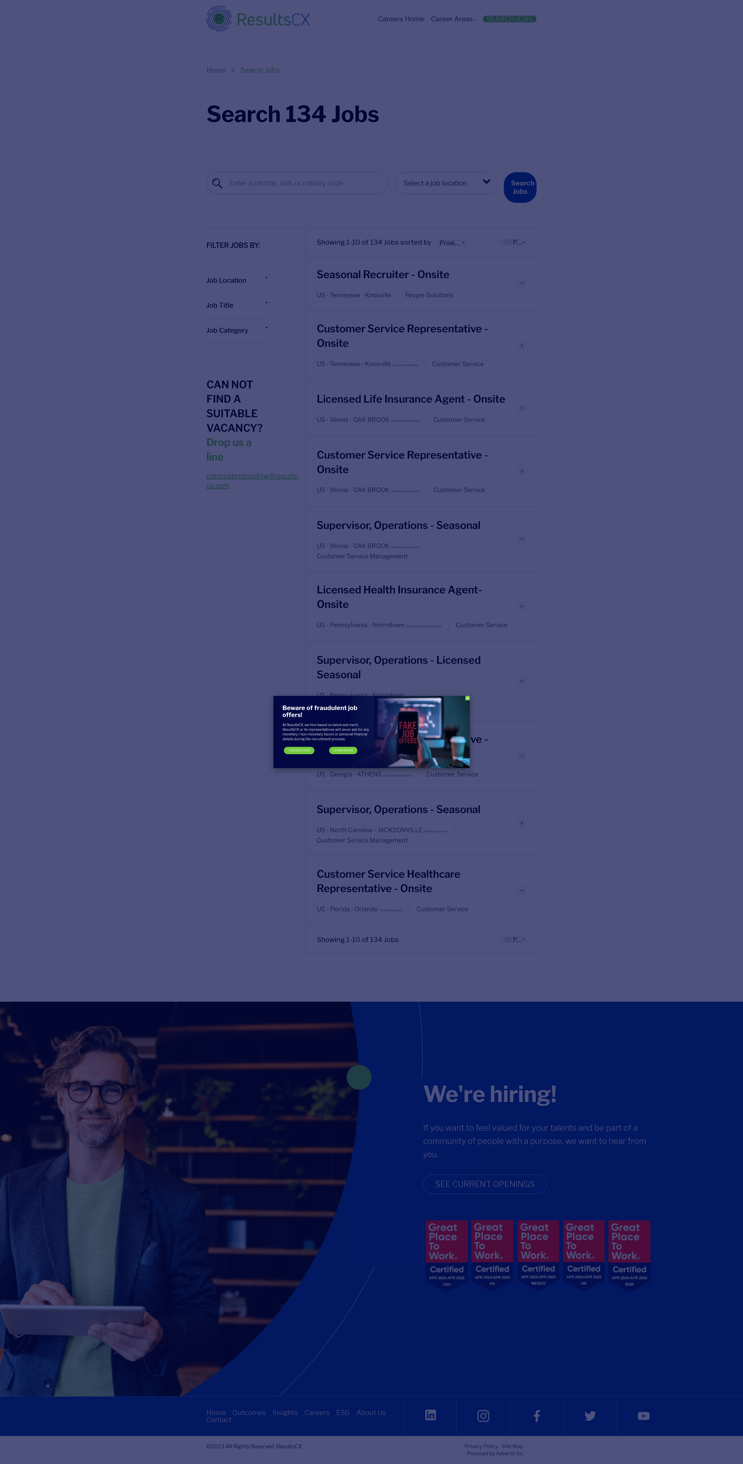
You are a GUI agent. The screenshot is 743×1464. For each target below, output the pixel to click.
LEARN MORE (343, 750)
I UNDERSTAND (299, 750)
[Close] (467, 698)
